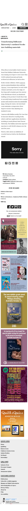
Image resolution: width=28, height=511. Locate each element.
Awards (3, 469)
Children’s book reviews (8, 451)
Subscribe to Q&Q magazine (9, 481)
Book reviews (4, 449)
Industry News (5, 465)
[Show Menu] (26, 24)
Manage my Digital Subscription (10, 483)
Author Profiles (5, 453)
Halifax (13, 183)
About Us (3, 490)
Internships (4, 457)
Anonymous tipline (6, 471)
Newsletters (5, 28)
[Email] (17, 163)
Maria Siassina (9, 174)
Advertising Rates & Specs (8, 485)
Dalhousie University (16, 181)
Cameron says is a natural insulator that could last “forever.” (13, 85)
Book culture (12, 179)
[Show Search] (22, 24)
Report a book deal (14, 213)
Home (2, 444)
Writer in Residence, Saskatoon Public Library (14, 197)
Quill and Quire (9, 25)
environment (6, 183)
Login (14, 28)
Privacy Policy (5, 487)
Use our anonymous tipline (14, 211)
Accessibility (4, 494)
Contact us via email (15, 216)
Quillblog (3, 446)
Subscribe (23, 28)
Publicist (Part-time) (6, 191)
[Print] (13, 163)
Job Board (3, 455)
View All (3, 201)
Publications (4, 479)
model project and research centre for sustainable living (14, 102)
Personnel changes (6, 467)
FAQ (2, 492)
